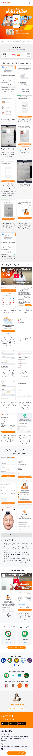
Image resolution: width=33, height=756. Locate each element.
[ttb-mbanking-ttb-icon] (16, 663)
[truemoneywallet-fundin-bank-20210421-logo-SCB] (29, 658)
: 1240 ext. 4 (6, 744)
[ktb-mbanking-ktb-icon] (23, 658)
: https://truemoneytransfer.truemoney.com (15, 746)
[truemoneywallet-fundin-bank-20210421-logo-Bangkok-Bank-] (3, 658)
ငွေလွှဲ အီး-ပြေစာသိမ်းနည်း (15, 41)
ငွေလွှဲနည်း (4, 41)
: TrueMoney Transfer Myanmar (12, 749)
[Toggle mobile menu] (29, 3)
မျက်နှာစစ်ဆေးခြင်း (27, 41)
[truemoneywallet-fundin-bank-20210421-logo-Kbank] (9, 658)
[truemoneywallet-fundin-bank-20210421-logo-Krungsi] (16, 658)
